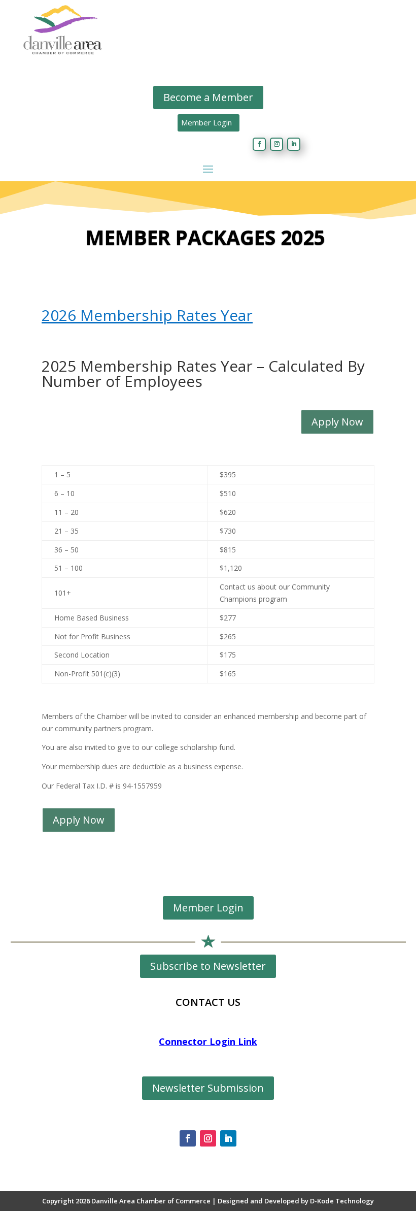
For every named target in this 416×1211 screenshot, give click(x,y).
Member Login (206, 122)
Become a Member (208, 97)
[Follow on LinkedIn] (293, 144)
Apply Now (337, 422)
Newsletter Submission (208, 1088)
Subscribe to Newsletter (208, 966)
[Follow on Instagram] (276, 144)
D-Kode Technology (342, 1200)
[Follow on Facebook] (259, 144)
